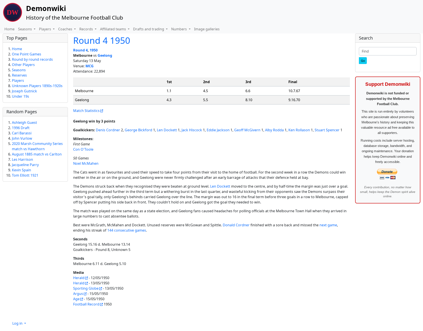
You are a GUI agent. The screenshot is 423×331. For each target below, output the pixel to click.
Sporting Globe (85, 288)
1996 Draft (21, 127)
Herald (78, 277)
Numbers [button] (179, 29)
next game (328, 225)
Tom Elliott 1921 (25, 175)
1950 (94, 50)
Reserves (19, 75)
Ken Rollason (299, 130)
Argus (78, 293)
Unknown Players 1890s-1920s (37, 85)
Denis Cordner (108, 130)
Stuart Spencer (327, 130)
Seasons (19, 70)
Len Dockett (167, 130)
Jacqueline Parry (25, 164)
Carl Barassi (22, 133)
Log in (17, 323)
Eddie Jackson (218, 130)
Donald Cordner (236, 225)
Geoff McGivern (247, 130)
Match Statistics (86, 110)
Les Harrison (22, 159)
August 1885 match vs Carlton (37, 154)
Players (18, 80)
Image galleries (207, 29)
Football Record (86, 304)
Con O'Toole (83, 149)
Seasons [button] (25, 29)
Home (9, 29)
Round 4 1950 (101, 40)
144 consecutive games (126, 230)
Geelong (105, 55)
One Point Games (26, 54)
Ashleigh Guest (24, 122)
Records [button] (86, 29)
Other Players (23, 64)
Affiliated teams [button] (113, 29)
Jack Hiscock (192, 130)
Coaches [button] (65, 29)
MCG (89, 66)
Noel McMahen (85, 163)
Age (76, 298)
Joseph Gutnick (24, 91)
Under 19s (20, 96)
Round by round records (32, 59)
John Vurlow (22, 138)
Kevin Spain (21, 170)
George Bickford (138, 130)
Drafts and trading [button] (149, 29)
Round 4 (80, 50)
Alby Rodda (274, 130)
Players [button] (45, 29)
